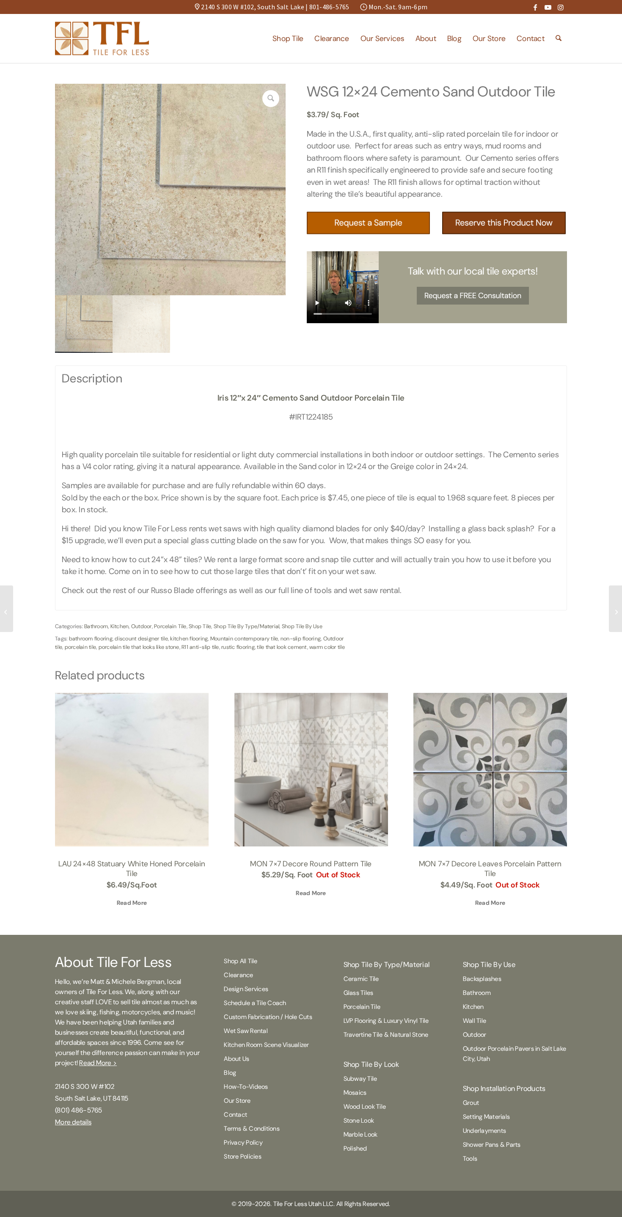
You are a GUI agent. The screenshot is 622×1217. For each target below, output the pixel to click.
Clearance (238, 975)
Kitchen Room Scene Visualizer (266, 1045)
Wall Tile (474, 1020)
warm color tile (327, 647)
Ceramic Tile (361, 979)
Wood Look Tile (365, 1106)
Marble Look (361, 1134)
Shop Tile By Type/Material (247, 626)
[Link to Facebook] (535, 7)
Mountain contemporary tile (244, 638)
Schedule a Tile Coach (255, 1003)
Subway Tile (360, 1078)
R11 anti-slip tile (200, 647)
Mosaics (355, 1092)
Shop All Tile (240, 961)
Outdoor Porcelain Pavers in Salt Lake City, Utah (514, 1053)
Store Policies (242, 1156)
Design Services (246, 989)
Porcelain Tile (170, 626)
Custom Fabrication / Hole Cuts (268, 1017)
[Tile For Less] (102, 38)
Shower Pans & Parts (492, 1144)
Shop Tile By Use (302, 626)
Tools (470, 1158)
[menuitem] (288, 38)
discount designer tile (141, 638)
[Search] (558, 38)
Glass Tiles (359, 993)
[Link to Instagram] (560, 7)
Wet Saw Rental (246, 1031)
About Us (236, 1059)
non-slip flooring (301, 638)
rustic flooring (238, 647)
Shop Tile (200, 626)
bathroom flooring (91, 638)
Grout (471, 1103)
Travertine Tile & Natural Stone (386, 1034)
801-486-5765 (329, 7)
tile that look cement (282, 647)
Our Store (237, 1100)
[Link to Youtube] (548, 7)
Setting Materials (486, 1117)
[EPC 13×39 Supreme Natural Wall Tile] (6, 608)
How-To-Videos (246, 1086)
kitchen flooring (189, 638)
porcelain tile (80, 647)
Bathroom (96, 626)
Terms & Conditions (252, 1128)
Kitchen (119, 626)
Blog (230, 1073)
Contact (235, 1114)
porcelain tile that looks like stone (139, 647)
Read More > (98, 1062)
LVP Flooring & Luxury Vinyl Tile (386, 1020)
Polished (355, 1148)
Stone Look (359, 1120)
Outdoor (141, 626)
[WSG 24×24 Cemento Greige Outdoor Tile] (615, 608)
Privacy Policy (243, 1142)
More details (73, 1122)
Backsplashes (482, 979)
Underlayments (484, 1130)
